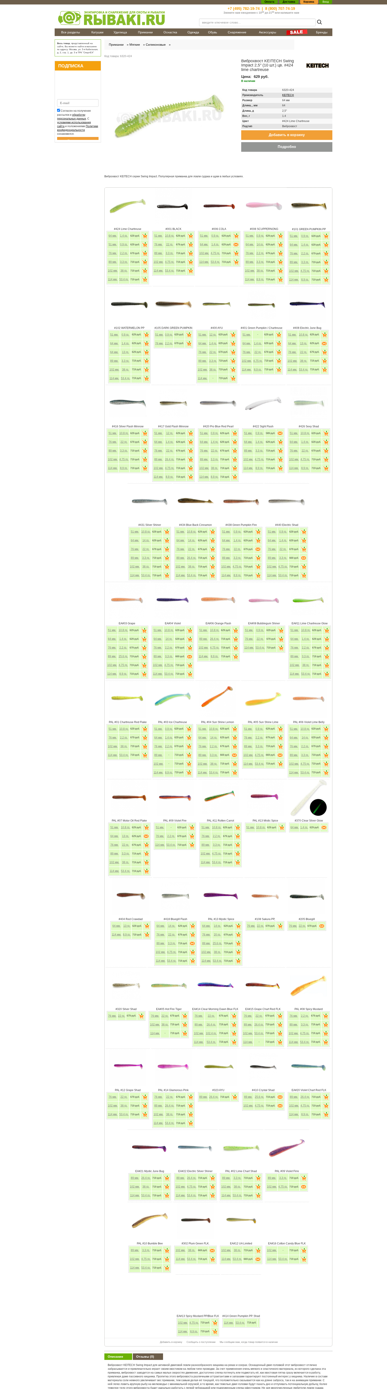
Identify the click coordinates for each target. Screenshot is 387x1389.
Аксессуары (267, 32)
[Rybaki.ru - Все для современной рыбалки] (124, 18)
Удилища (120, 32)
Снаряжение (237, 32)
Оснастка (170, 32)
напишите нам (289, 12)
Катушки (97, 32)
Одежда (193, 32)
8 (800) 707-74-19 (280, 8)
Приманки (145, 32)
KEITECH (288, 95)
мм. (113, 235)
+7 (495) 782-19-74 (244, 8)
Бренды (321, 32)
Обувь (212, 32)
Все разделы (70, 32)
